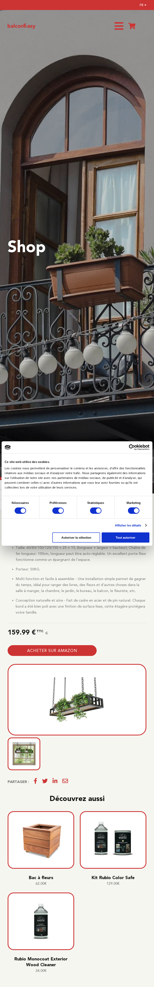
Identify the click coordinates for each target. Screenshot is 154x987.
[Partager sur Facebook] (35, 782)
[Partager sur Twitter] (45, 782)
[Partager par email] (65, 782)
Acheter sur (52, 650)
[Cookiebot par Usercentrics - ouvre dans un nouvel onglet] (131, 447)
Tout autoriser (125, 537)
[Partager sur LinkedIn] (55, 782)
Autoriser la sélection (76, 537)
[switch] (58, 510)
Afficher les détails (128, 525)
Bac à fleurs (41, 877)
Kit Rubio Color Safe (113, 877)
